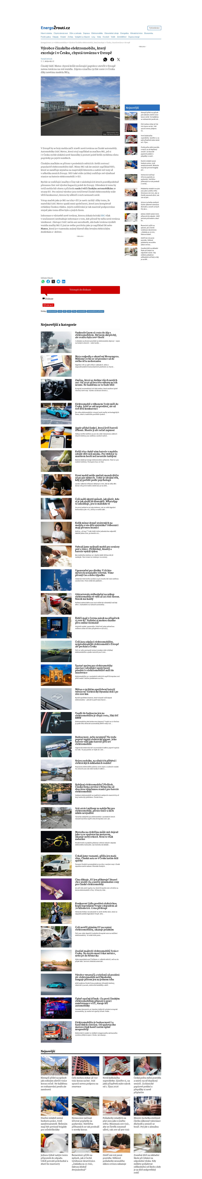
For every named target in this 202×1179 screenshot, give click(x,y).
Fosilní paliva (46, 37)
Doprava (86, 33)
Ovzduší (106, 37)
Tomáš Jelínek (46, 59)
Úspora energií (133, 37)
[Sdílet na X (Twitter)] (118, 59)
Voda (99, 37)
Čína (74, 311)
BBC (103, 215)
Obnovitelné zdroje (111, 33)
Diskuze (49, 299)
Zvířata (70, 37)
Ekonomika (148, 33)
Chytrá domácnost (61, 33)
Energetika (124, 33)
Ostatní (63, 37)
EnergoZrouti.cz (47, 42)
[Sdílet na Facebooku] (112, 59)
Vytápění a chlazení (82, 37)
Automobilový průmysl (95, 311)
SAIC (69, 311)
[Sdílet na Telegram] (58, 281)
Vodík (113, 37)
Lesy (93, 37)
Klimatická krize (136, 33)
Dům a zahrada (75, 33)
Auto (60, 311)
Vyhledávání (154, 28)
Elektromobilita (97, 33)
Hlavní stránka (46, 33)
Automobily (82, 311)
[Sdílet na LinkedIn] (63, 281)
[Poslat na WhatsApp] (105, 59)
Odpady (55, 37)
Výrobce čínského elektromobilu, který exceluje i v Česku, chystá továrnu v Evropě (99, 42)
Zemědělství (121, 37)
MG (64, 311)
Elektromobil (51, 311)
